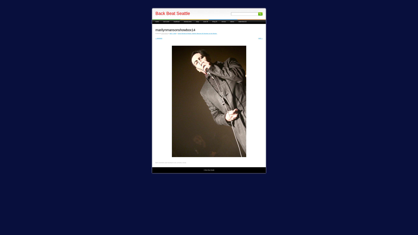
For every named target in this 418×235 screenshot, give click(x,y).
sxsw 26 (205, 21)
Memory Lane (188, 21)
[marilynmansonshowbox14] (209, 159)
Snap (197, 21)
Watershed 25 (242, 21)
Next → (260, 38)
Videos (232, 21)
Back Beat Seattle (172, 13)
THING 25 (214, 21)
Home (157, 21)
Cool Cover (166, 21)
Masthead (177, 21)
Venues (224, 21)
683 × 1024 (173, 33)
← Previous (158, 38)
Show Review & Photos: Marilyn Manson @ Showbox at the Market (197, 33)
